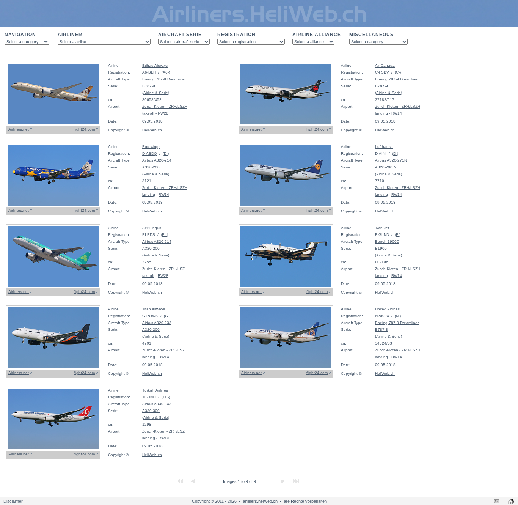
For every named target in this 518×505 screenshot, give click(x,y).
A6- (166, 72)
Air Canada (385, 65)
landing (381, 113)
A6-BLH (149, 72)
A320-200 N (385, 167)
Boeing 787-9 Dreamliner (164, 79)
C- (398, 72)
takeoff (148, 113)
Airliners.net (18, 129)
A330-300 (151, 411)
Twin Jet (382, 228)
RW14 (396, 113)
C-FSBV (382, 72)
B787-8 (381, 329)
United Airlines (387, 309)
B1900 (381, 248)
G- (167, 316)
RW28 (163, 113)
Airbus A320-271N (391, 160)
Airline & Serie (155, 93)
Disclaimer (13, 501)
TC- (166, 397)
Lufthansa (384, 147)
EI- (164, 235)
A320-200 (151, 167)
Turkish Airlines (155, 390)
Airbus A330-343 (156, 404)
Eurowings (151, 147)
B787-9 (148, 86)
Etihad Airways (155, 65)
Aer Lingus (151, 228)
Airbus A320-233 (156, 323)
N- (398, 316)
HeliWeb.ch (152, 130)
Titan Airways (153, 309)
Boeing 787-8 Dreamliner (397, 323)
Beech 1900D (387, 241)
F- (397, 235)
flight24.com (84, 129)
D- (166, 153)
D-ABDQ (149, 153)
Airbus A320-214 (156, 160)
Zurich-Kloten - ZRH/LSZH (164, 106)
